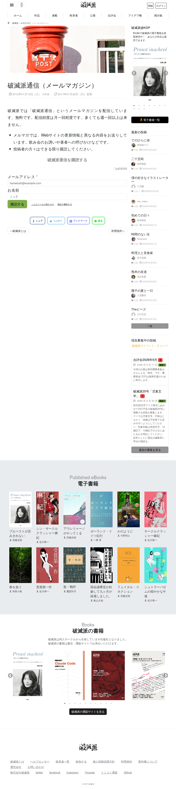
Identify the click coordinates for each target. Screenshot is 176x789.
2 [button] (139, 105)
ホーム (18, 15)
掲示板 (158, 15)
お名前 (13, 190)
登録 (150, 5)
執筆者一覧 (62, 761)
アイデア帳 (135, 15)
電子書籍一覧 (151, 120)
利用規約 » (118, 231)
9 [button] (139, 109)
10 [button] (144, 109)
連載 (54, 15)
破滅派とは (17, 761)
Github (128, 772)
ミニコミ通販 (109, 772)
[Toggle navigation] (12, 5)
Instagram (73, 772)
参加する (81, 761)
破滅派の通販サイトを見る (88, 712)
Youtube (90, 772)
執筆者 (74, 15)
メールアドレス (23, 176)
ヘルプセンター (40, 761)
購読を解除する (65, 204)
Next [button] (165, 73)
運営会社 (15, 767)
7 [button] (165, 105)
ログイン (161, 5)
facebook (54, 772)
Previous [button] (134, 73)
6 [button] (159, 105)
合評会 (112, 15)
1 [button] (134, 105)
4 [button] (149, 105)
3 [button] (144, 105)
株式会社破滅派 (20, 772)
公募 (93, 15)
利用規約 (126, 761)
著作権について (147, 761)
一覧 (149, 326)
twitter (39, 772)
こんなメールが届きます (42, 204)
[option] (149, 71)
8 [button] (134, 109)
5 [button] (154, 105)
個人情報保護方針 (104, 761)
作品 (37, 15)
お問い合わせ (36, 767)
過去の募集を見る (150, 450)
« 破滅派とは (18, 231)
